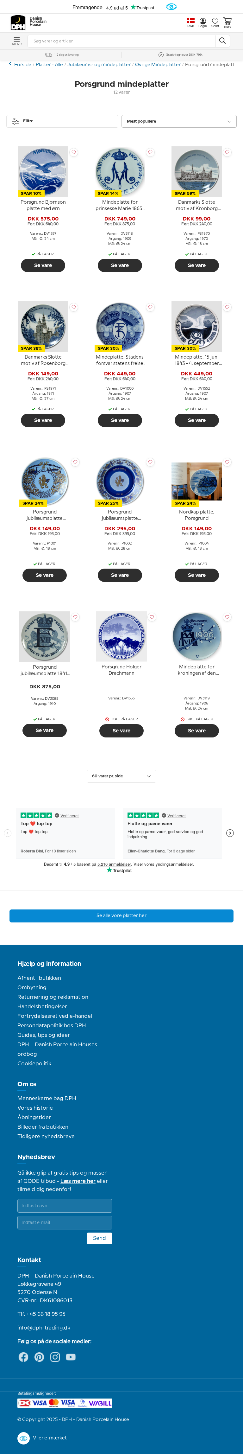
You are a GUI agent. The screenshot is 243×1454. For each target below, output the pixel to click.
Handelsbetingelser (42, 1006)
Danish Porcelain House (36, 22)
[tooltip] (43, 206)
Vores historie (35, 1108)
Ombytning (32, 987)
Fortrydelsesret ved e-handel (54, 1016)
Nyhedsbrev (36, 1157)
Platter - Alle (49, 65)
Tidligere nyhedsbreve (46, 1136)
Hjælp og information (49, 964)
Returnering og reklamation (52, 997)
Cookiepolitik (34, 1063)
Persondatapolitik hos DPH (51, 1025)
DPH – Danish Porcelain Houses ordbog (57, 1049)
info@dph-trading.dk (43, 1327)
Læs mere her (78, 1181)
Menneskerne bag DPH (46, 1098)
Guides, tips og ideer (43, 1035)
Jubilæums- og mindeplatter (99, 65)
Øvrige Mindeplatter (158, 65)
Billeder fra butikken (42, 1127)
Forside (22, 65)
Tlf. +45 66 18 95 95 (41, 1314)
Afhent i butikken (39, 978)
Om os (26, 1084)
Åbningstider (34, 1117)
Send (99, 1238)
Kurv (227, 27)
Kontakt (29, 1260)
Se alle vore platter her (121, 916)
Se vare (43, 265)
